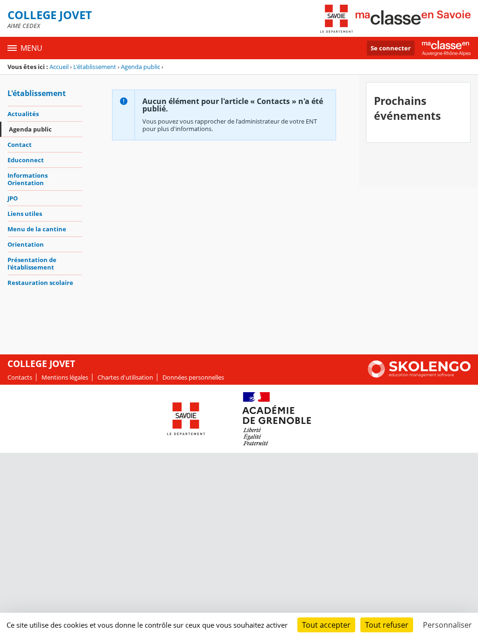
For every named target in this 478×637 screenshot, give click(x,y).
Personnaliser (447, 625)
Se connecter (391, 48)
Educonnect (25, 160)
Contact (19, 144)
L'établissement (94, 66)
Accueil (59, 66)
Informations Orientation (27, 179)
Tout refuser (386, 625)
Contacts (19, 377)
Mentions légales (65, 377)
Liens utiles (24, 213)
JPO (12, 198)
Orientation (25, 244)
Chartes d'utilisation (125, 377)
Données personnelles (193, 377)
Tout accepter (326, 625)
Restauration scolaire (40, 282)
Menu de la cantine (36, 229)
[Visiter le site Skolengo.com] (419, 375)
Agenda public (140, 66)
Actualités (23, 114)
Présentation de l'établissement (31, 263)
